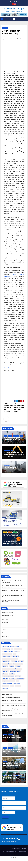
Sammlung (14, 775)
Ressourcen (11, 678)
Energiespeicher (6, 661)
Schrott (15, 38)
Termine (4, 629)
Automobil (12, 646)
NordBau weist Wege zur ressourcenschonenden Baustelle (12, 439)
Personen (5, 734)
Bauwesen (5, 651)
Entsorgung (20, 661)
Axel (9, 36)
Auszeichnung (6, 646)
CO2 (14, 653)
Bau (12, 649)
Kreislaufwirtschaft (6, 668)
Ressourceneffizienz (20, 678)
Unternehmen (10, 734)
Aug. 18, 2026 (7, 739)
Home (10, 848)
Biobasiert (11, 651)
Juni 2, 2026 (6, 441)
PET (20, 676)
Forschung (5, 761)
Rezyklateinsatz (6, 681)
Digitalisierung (16, 656)
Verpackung (17, 686)
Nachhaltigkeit (12, 673)
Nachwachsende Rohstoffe (8, 676)
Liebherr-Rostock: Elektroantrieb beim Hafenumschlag (10, 468)
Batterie (17, 646)
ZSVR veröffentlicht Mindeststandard (11, 697)
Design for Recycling (7, 656)
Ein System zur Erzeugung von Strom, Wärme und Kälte (13, 764)
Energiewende (14, 661)
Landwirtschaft (6, 671)
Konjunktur (11, 666)
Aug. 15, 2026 (7, 781)
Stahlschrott (19, 38)
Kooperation (17, 666)
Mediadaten (5, 622)
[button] (25, 19)
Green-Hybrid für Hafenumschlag (11, 32)
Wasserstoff (5, 688)
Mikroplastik (5, 673)
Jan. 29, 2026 (7, 456)
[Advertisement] (14, 386)
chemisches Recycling (7, 653)
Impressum (5, 619)
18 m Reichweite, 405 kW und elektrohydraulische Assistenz (14, 453)
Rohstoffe (13, 681)
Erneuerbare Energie (7, 663)
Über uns (4, 632)
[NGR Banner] (12, 498)
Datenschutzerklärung (7, 615)
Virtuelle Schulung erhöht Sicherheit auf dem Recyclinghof (8, 407)
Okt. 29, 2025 (7, 471)
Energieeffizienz (14, 658)
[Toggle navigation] (14, 19)
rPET (17, 681)
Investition (21, 663)
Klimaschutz (5, 666)
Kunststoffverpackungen (17, 668)
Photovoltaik (5, 678)
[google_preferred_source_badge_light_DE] (13, 483)
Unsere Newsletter (6, 636)
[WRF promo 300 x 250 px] (12, 538)
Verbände (12, 686)
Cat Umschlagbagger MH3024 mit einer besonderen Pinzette (19, 407)
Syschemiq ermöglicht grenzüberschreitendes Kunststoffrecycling (11, 778)
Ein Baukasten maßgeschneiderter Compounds (13, 705)
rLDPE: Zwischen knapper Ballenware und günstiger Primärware (12, 751)
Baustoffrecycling (17, 649)
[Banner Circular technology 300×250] (12, 557)
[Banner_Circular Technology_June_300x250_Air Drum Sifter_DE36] (12, 518)
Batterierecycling (6, 649)
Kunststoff (10, 775)
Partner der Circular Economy (9, 626)
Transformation (16, 683)
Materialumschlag (7, 450)
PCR (16, 676)
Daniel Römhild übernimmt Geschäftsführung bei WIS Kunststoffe (12, 737)
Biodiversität (16, 651)
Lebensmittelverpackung (15, 671)
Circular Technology (14, 8)
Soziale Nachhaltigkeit (7, 683)
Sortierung (19, 775)
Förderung (15, 663)
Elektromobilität (6, 658)
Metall (12, 450)
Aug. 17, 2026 (7, 767)
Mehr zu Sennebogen (9, 367)
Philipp (12, 441)
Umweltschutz (6, 686)
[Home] (2, 19)
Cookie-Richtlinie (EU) (7, 612)
